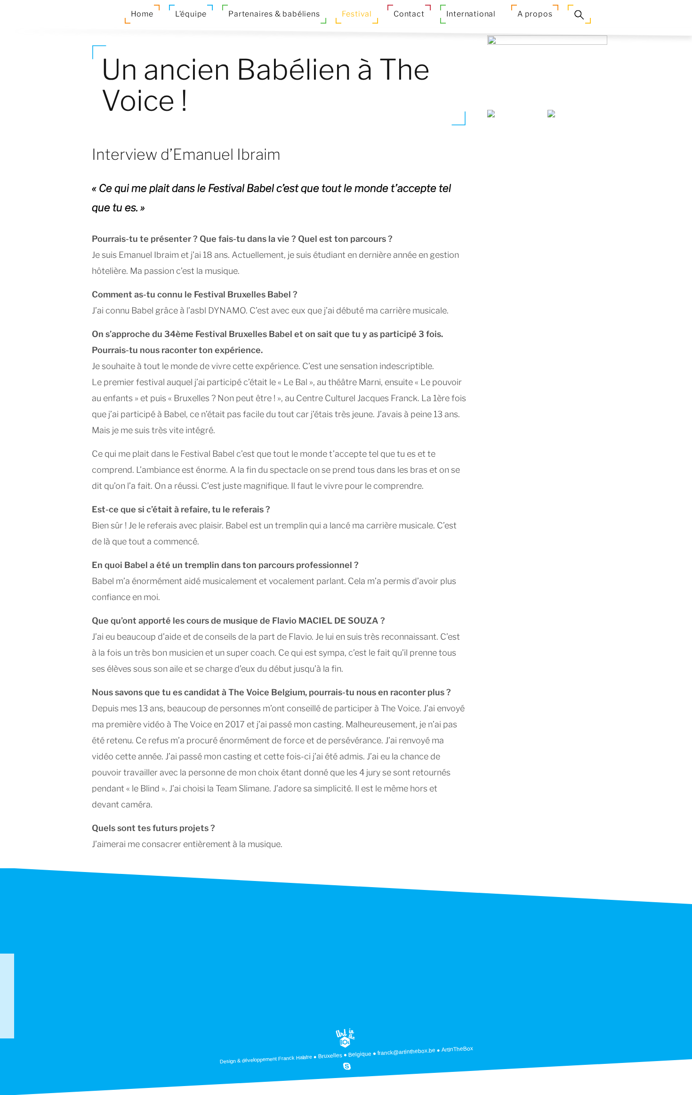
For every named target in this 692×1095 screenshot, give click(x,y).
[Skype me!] (347, 1066)
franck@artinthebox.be (406, 1051)
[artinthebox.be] (345, 1038)
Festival (357, 13)
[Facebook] (7, 989)
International (471, 13)
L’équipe (191, 13)
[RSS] (7, 975)
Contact (409, 13)
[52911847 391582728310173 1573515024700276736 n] (517, 141)
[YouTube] (7, 1003)
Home (142, 13)
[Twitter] (7, 1031)
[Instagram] (7, 1017)
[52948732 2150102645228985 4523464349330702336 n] (577, 141)
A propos (534, 13)
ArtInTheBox (457, 1049)
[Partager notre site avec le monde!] (7, 961)
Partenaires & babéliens (274, 13)
